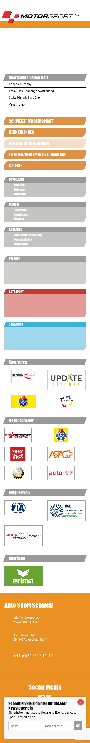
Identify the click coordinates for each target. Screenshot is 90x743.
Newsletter (21, 244)
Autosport (20, 189)
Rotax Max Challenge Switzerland (31, 91)
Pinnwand (20, 210)
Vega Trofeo (17, 104)
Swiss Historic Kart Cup (24, 97)
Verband (19, 185)
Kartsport (20, 194)
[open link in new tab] (23, 381)
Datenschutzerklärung (28, 235)
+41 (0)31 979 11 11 (33, 656)
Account (19, 219)
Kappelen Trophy (20, 84)
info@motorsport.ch (26, 617)
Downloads (21, 214)
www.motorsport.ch (26, 622)
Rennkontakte (23, 239)
